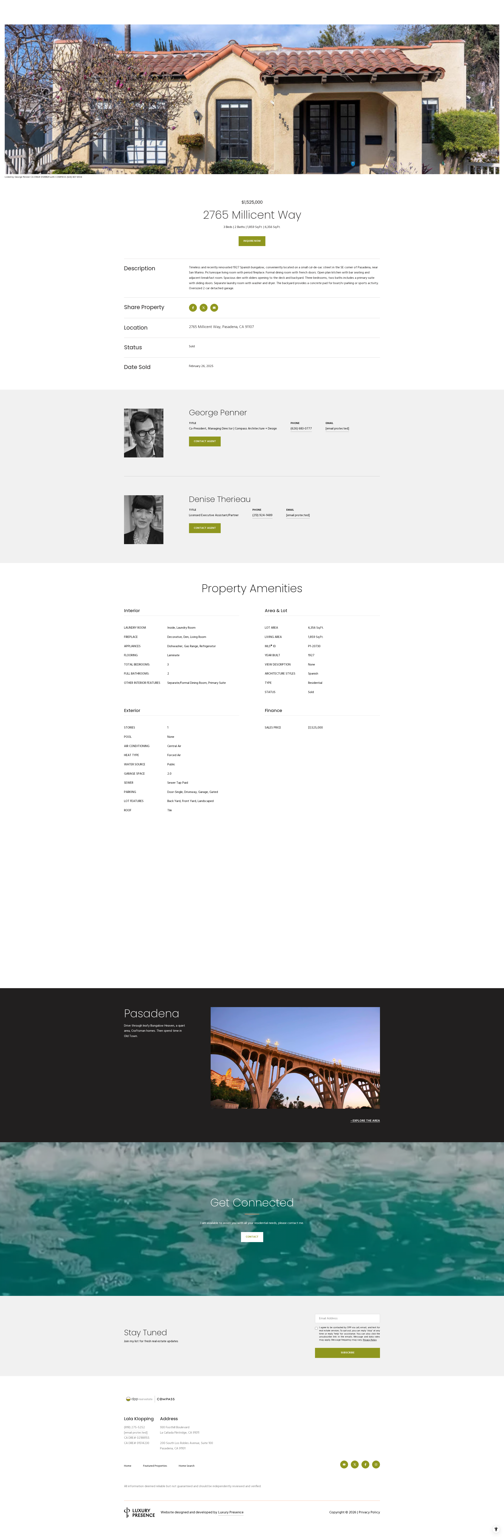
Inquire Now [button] (252, 241)
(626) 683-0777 (301, 428)
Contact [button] (252, 1237)
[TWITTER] (355, 1464)
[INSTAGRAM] (376, 1464)
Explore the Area (366, 1120)
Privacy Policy (370, 1340)
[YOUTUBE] (344, 1464)
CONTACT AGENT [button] (205, 441)
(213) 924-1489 (262, 515)
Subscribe (347, 1352)
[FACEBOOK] (365, 1464)
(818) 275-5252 (134, 1427)
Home (127, 1466)
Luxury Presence (231, 1512)
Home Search (187, 1466)
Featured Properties (155, 1466)
